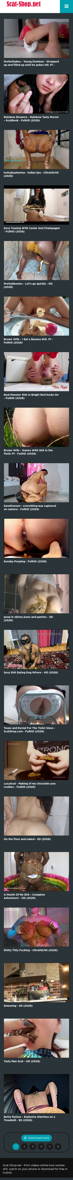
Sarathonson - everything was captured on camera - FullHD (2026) (30, 508)
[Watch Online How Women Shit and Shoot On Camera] (23, 6)
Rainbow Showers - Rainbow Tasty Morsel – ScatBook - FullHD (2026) (31, 119)
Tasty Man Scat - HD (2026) (22, 1061)
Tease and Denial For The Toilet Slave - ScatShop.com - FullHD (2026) (29, 730)
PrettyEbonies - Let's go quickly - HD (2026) (28, 285)
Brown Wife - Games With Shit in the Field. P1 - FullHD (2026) (28, 452)
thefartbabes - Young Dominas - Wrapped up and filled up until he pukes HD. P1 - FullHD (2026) (31, 64)
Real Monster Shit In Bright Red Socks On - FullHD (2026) (31, 396)
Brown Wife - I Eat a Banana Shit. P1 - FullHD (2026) (28, 341)
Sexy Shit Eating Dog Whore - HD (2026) (31, 673)
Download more (38, 1138)
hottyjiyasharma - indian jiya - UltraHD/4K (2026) (31, 174)
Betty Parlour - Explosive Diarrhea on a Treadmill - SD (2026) (29, 1118)
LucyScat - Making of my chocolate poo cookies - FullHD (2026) (30, 785)
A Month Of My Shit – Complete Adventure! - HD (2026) (24, 896)
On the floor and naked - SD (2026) (27, 839)
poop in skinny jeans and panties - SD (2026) (28, 619)
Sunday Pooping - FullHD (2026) (25, 561)
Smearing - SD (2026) (18, 1006)
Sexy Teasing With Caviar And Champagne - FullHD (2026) (32, 230)
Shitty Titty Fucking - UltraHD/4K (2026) (31, 950)
